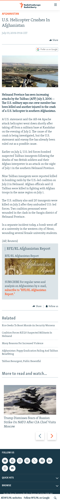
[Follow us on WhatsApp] (5, 468)
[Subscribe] (12, 468)
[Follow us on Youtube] (5, 461)
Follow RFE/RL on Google (37, 498)
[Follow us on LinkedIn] (49, 461)
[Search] (55, 498)
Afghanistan (10, 14)
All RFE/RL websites (11, 498)
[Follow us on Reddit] (12, 461)
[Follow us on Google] (27, 461)
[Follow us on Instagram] (20, 461)
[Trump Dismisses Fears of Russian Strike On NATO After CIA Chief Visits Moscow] (30, 400)
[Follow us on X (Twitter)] (35, 461)
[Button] (53, 40)
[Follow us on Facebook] (42, 461)
